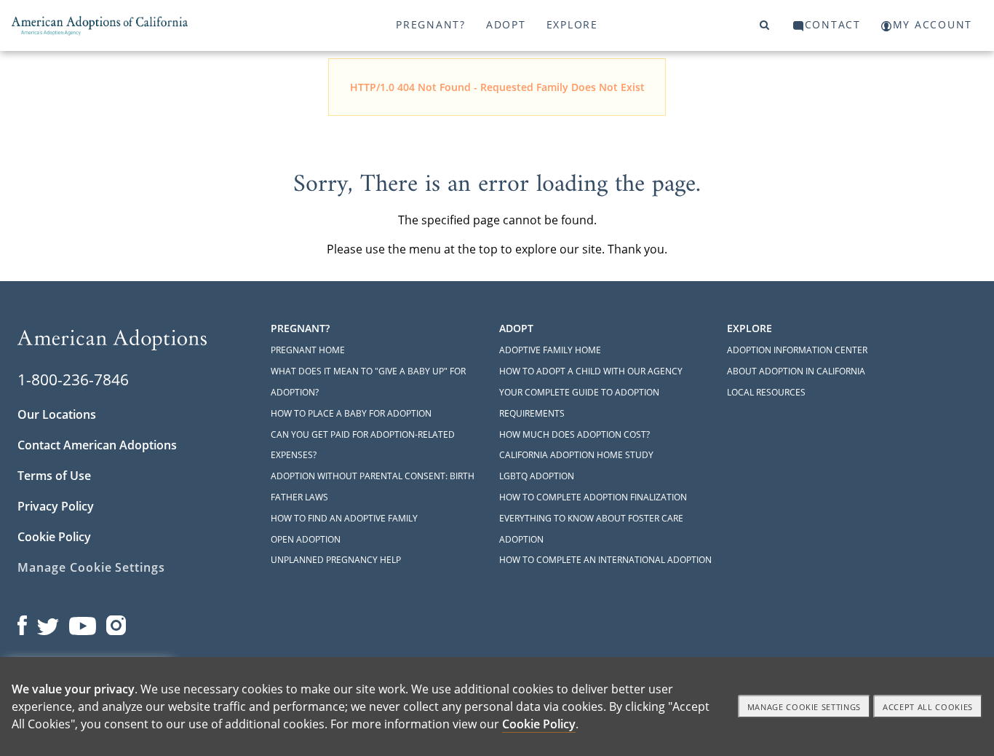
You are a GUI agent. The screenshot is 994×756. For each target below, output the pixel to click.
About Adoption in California (796, 371)
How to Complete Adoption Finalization (593, 497)
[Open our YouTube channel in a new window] (82, 622)
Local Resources (766, 392)
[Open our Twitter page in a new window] (48, 622)
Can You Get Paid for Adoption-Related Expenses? (363, 445)
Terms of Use (54, 476)
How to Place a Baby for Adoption (351, 413)
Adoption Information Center (797, 350)
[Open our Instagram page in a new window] (116, 622)
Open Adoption (306, 539)
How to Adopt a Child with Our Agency (591, 371)
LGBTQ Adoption (536, 476)
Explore (572, 24)
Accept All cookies (928, 706)
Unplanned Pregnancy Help (336, 560)
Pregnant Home (308, 350)
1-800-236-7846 (73, 379)
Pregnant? (431, 24)
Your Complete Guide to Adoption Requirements (579, 403)
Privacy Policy (55, 506)
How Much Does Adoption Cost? (574, 434)
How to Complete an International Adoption (605, 560)
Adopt (506, 24)
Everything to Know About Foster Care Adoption (591, 529)
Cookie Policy (54, 537)
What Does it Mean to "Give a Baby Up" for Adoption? (368, 381)
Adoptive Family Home (550, 350)
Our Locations (56, 414)
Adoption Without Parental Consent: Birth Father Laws (372, 486)
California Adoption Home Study (576, 455)
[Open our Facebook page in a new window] (22, 622)
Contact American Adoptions (97, 445)
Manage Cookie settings (804, 706)
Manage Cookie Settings (91, 567)
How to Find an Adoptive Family (344, 518)
